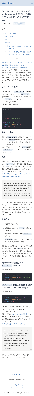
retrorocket (13, 393)
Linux (16, 24)
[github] (12, 385)
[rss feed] (17, 385)
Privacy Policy (20, 380)
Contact (11, 380)
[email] (22, 385)
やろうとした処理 (10, 33)
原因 (6, 39)
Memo (22, 24)
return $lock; (7, 3)
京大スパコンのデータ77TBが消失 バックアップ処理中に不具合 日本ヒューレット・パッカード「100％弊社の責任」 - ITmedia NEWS (17, 65)
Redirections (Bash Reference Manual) (14, 324)
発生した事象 (9, 36)
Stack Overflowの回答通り (20, 314)
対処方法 (7, 43)
